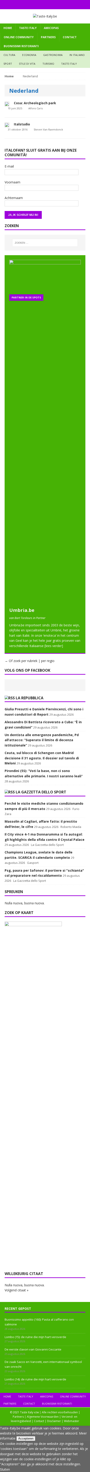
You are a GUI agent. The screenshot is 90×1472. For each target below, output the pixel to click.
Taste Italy (28, 28)
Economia (29, 55)
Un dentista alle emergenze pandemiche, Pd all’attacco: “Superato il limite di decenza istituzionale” (42, 740)
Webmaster (71, 1421)
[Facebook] (36, 4)
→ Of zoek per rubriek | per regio (29, 661)
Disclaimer (54, 1421)
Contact (70, 37)
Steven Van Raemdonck (48, 129)
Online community (19, 37)
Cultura (9, 55)
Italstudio (22, 124)
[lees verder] (54, 646)
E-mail (9, 166)
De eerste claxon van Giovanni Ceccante (33, 1349)
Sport (7, 63)
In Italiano (77, 55)
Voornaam (12, 182)
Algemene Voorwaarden (43, 1417)
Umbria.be (21, 610)
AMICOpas (51, 28)
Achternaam (14, 198)
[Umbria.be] (45, 602)
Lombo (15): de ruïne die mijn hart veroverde (35, 1337)
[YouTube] (54, 4)
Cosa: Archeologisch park (35, 103)
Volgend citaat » (16, 1290)
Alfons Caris (35, 108)
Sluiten (5, 1469)
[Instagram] (45, 4)
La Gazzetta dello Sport (41, 792)
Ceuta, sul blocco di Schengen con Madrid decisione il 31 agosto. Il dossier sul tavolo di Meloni (42, 758)
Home (7, 28)
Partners (48, 37)
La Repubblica (29, 697)
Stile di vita (27, 63)
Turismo (48, 63)
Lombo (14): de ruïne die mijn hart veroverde (35, 1379)
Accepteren (25, 1438)
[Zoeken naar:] (45, 243)
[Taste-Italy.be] (45, 16)
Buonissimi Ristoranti (21, 46)
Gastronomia (53, 55)
